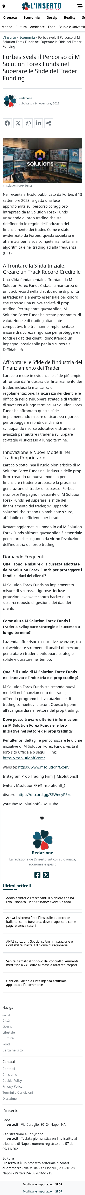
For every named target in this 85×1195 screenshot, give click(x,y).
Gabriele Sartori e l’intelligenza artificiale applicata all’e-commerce (36, 983)
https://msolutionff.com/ (24, 757)
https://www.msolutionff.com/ (44, 767)
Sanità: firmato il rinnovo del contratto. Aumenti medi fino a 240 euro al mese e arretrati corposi (42, 963)
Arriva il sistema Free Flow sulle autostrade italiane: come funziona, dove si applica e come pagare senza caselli (41, 921)
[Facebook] (37, 875)
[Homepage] (42, 6)
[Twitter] (46, 875)
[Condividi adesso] (48, 123)
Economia (27, 37)
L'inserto (9, 37)
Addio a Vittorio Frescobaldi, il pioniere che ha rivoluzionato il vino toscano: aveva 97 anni (40, 900)
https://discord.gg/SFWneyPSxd (45, 794)
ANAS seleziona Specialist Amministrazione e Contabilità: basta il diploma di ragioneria (39, 943)
